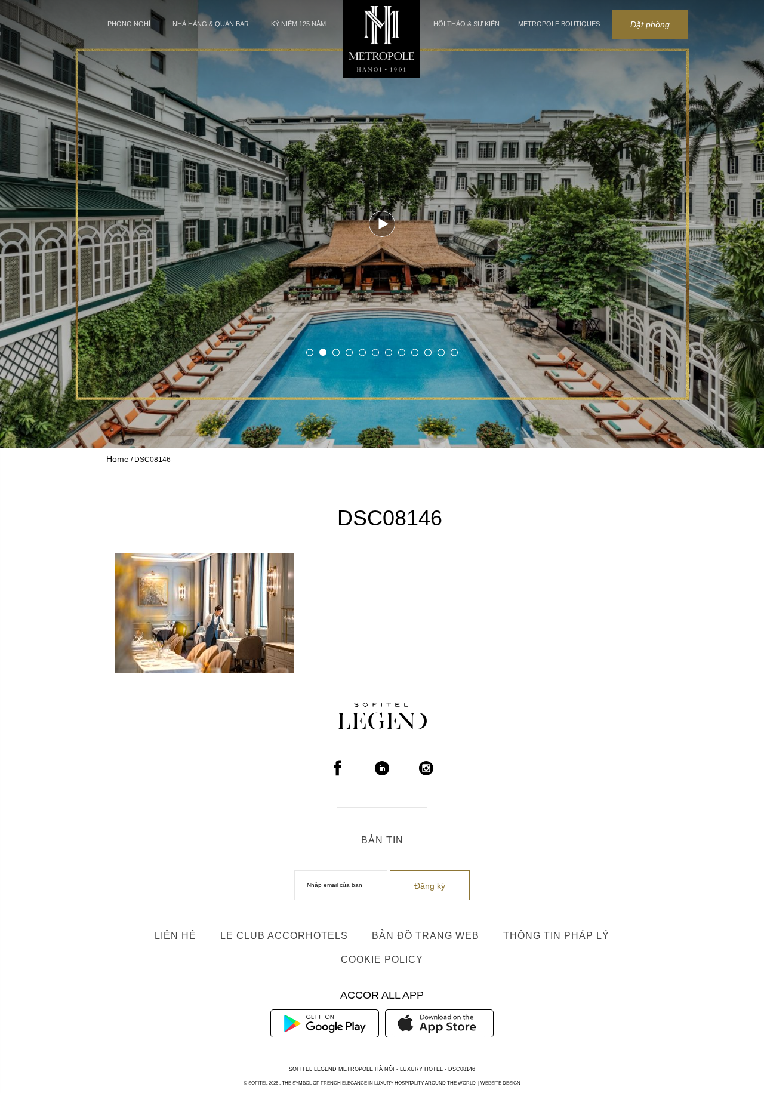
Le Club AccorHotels (284, 936)
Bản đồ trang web (425, 936)
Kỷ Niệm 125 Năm (298, 23)
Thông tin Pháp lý (556, 936)
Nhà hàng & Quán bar (210, 23)
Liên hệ (175, 936)
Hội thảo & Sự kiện (466, 23)
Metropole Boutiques (559, 23)
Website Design (500, 1083)
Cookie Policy (382, 960)
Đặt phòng (650, 24)
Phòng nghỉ (128, 23)
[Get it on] (324, 1022)
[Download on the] (439, 1022)
